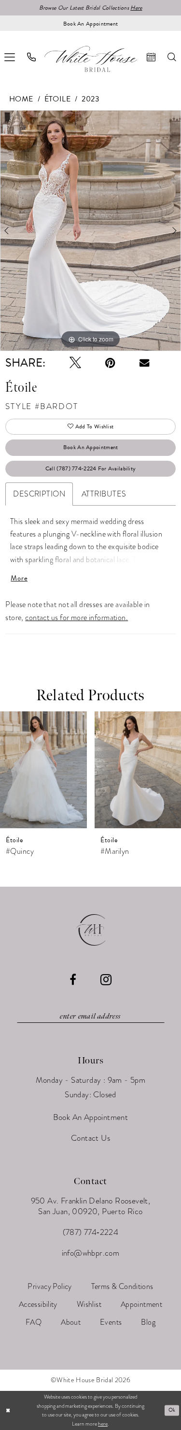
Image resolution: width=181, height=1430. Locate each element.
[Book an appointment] (151, 57)
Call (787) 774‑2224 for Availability (90, 468)
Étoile (57, 99)
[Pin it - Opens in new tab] (110, 362)
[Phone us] (31, 57)
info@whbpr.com (91, 1253)
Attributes (104, 494)
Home (21, 99)
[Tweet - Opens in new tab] (75, 362)
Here (136, 7)
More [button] (19, 578)
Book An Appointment (90, 447)
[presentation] (43, 769)
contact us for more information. (76, 617)
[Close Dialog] (8, 1410)
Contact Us (90, 1138)
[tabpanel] (90, 231)
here (103, 1424)
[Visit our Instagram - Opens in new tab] (105, 979)
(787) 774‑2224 (91, 1232)
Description (39, 494)
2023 (90, 99)
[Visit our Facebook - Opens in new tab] (73, 979)
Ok (172, 1410)
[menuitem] (31, 57)
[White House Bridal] (90, 58)
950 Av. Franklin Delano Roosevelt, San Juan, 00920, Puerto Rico (91, 1206)
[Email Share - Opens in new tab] (144, 363)
